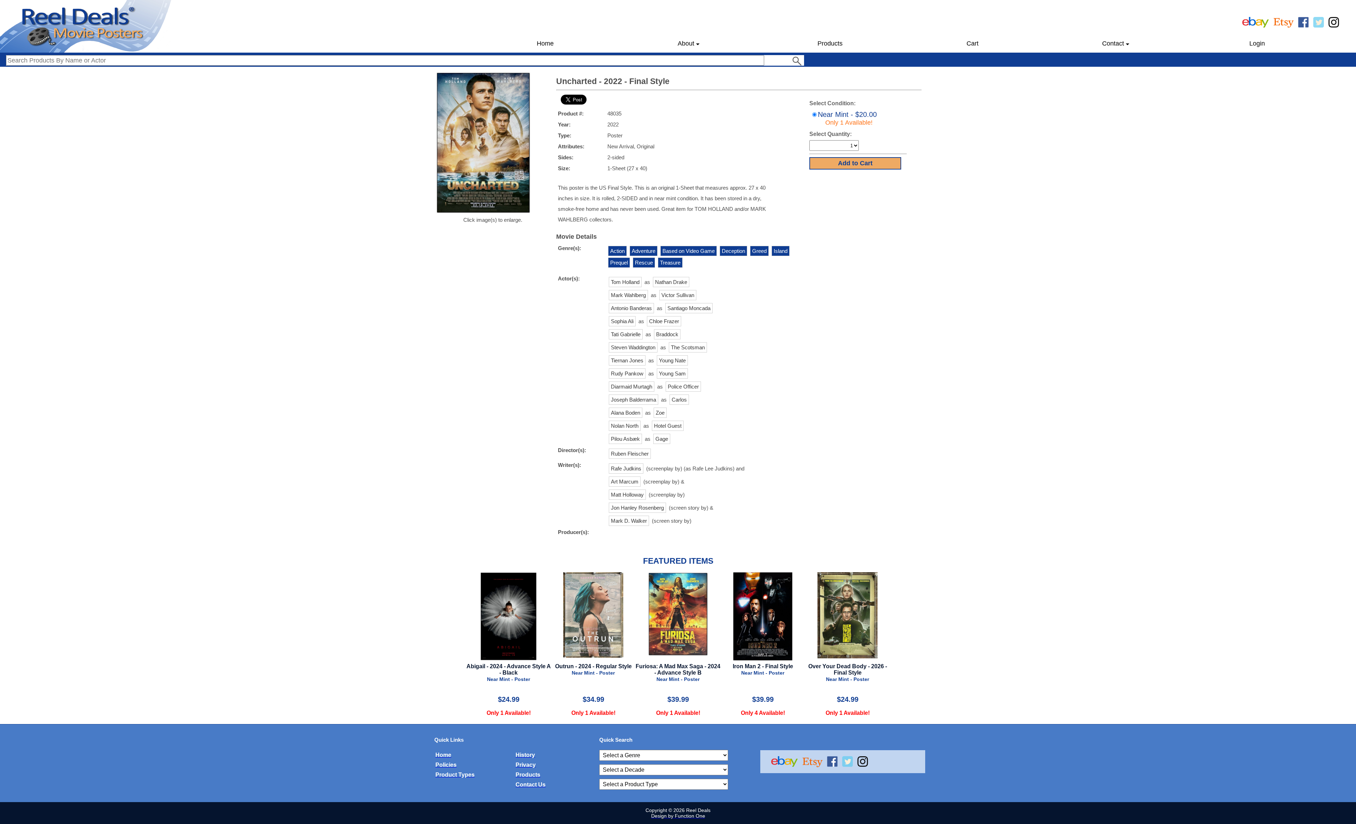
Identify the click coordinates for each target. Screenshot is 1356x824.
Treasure (670, 263)
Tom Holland (625, 282)
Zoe (660, 413)
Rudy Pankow (627, 373)
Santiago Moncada (688, 308)
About (686, 43)
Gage (661, 439)
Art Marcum (624, 482)
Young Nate (672, 360)
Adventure (643, 251)
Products (830, 43)
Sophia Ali (622, 321)
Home (545, 43)
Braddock (667, 334)
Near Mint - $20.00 (847, 118)
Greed (759, 251)
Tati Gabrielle (626, 334)
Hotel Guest (668, 426)
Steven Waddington (633, 347)
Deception (733, 251)
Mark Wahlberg (628, 295)
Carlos (679, 400)
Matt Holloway (627, 495)
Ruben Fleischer (630, 454)
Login (1257, 43)
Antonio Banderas (631, 308)
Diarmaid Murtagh (631, 387)
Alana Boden (625, 413)
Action (617, 251)
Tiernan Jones (627, 360)
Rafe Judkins (626, 469)
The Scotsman (688, 347)
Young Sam (672, 373)
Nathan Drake (671, 282)
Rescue (644, 263)
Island (780, 251)
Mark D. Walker (629, 521)
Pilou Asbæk (625, 439)
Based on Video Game (688, 251)
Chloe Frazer (664, 321)
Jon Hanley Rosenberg (637, 508)
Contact (1113, 43)
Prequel (619, 263)
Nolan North (624, 426)
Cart (973, 43)
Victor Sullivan (677, 295)
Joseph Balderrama (633, 400)
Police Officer (683, 387)
